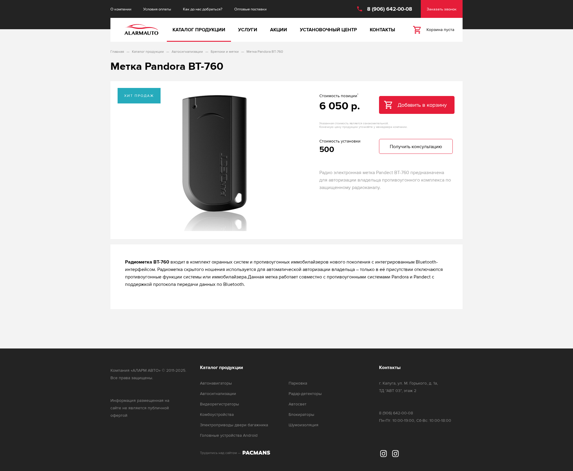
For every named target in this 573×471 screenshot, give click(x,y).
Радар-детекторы (305, 393)
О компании (120, 9)
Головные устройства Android (229, 435)
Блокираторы (301, 414)
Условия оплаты (157, 9)
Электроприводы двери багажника (234, 425)
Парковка (298, 383)
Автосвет (297, 404)
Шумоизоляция (303, 425)
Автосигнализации (218, 393)
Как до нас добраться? (202, 9)
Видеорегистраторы (219, 404)
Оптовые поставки (250, 9)
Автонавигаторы (216, 383)
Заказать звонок (442, 9)
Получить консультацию (416, 146)
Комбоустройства (217, 414)
